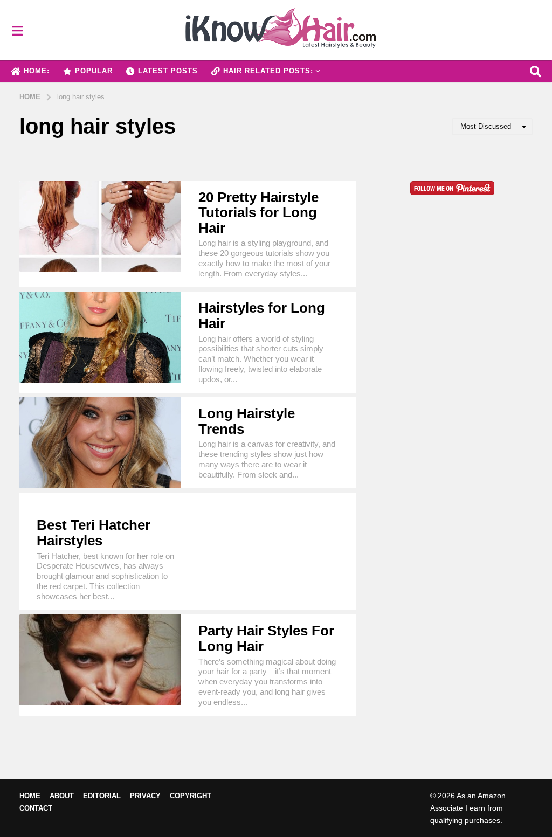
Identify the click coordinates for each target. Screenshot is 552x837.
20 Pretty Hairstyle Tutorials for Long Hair (258, 212)
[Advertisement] (452, 324)
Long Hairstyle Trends (246, 421)
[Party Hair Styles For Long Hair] (100, 659)
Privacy (145, 796)
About (62, 796)
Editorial (102, 796)
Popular (94, 71)
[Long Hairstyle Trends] (100, 442)
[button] (17, 30)
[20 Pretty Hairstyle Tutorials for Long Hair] (100, 226)
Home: (37, 71)
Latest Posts (168, 71)
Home (29, 796)
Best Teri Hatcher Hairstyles (93, 533)
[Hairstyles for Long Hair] (100, 337)
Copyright (190, 796)
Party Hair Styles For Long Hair (266, 638)
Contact (35, 808)
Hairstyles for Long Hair (261, 315)
